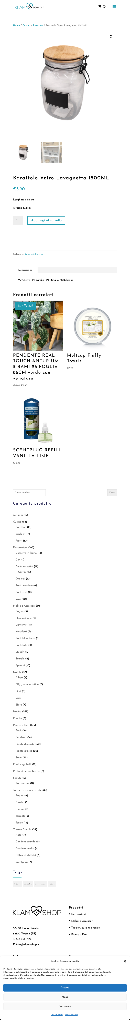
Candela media (25, 848)
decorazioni (40, 884)
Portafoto (21, 645)
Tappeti (20, 816)
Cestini (22, 572)
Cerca (112, 492)
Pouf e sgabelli (22, 764)
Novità (39, 254)
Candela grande (25, 841)
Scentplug (22, 862)
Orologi (20, 578)
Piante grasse (24, 751)
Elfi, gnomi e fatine (27, 684)
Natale (17, 672)
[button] (125, 961)
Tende (19, 822)
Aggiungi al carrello (46, 220)
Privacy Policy (71, 1015)
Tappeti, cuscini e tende (27, 790)
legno (52, 884)
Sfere (19, 704)
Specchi (20, 665)
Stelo (19, 757)
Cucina (26, 25)
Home (16, 25)
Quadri (20, 652)
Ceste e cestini (24, 566)
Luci (18, 698)
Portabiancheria (25, 638)
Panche (17, 718)
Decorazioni (20, 547)
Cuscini (20, 802)
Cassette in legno (26, 553)
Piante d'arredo (25, 744)
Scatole (20, 658)
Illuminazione (24, 618)
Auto (18, 835)
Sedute (17, 778)
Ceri (18, 559)
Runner (20, 809)
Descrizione (25, 270)
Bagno (20, 611)
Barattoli (38, 25)
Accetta (65, 987)
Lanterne (21, 625)
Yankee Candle (22, 829)
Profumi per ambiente (26, 771)
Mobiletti (21, 631)
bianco (17, 884)
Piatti (19, 540)
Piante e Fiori (21, 725)
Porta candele (24, 585)
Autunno (18, 515)
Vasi (18, 599)
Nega (65, 997)
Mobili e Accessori (24, 606)
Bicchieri (21, 534)
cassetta (28, 884)
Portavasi (21, 592)
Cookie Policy (57, 1015)
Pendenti (21, 737)
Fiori (18, 691)
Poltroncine (22, 783)
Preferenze (65, 1006)
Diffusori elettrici (26, 855)
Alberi (19, 677)
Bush (18, 730)
